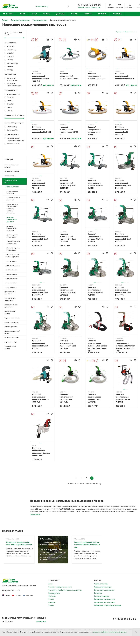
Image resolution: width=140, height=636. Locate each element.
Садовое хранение (10, 326)
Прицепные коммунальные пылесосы (12, 228)
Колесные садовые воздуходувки (13, 249)
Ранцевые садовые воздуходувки (13, 242)
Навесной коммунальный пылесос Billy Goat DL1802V (123, 238)
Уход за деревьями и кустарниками (11, 306)
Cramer (10, 56)
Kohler (10, 101)
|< (76, 478)
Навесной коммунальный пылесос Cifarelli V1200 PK (123, 398)
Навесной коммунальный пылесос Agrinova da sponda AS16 (41, 452)
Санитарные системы (11, 337)
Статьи (74, 14)
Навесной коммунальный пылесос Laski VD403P (125, 76)
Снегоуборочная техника (9, 312)
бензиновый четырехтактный (14, 85)
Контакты (117, 14)
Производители (54, 593)
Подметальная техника (12, 318)
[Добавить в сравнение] (47, 39)
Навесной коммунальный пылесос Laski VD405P (42, 129)
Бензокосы (98, 593)
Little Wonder (12, 63)
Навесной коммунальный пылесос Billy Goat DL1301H (95, 184)
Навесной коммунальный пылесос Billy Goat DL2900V (95, 291)
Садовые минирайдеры (102, 587)
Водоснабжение (11, 287)
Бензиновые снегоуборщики (104, 602)
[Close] (136, 632)
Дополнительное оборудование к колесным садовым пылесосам (12, 208)
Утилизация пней (11, 270)
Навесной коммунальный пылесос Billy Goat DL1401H (40, 238)
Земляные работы (12, 278)
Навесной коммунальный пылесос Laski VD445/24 (38, 184)
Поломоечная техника (11, 322)
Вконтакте (29, 595)
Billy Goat (11, 50)
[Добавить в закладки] (51, 39)
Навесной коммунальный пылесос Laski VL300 (96, 76)
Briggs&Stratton (13, 94)
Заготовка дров (11, 261)
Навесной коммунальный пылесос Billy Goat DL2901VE (123, 291)
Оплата (46, 14)
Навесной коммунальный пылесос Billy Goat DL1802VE (68, 291)
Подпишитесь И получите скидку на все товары (24, 618)
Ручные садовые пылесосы (12, 192)
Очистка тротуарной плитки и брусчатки (12, 256)
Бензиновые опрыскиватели (104, 599)
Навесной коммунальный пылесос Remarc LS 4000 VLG (40, 77)
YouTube (18, 595)
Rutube (7, 595)
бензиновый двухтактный (12, 79)
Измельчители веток (13, 265)
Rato (9, 107)
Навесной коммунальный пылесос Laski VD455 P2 (69, 131)
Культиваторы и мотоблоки (10, 293)
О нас (34, 14)
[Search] (68, 6)
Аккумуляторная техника (10, 347)
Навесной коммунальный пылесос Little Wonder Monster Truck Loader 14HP (97, 346)
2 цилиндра (12, 130)
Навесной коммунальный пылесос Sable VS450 (69, 76)
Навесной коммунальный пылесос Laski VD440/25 (94, 398)
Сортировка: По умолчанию (125, 32)
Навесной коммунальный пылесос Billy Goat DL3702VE (68, 344)
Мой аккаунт (129, 7)
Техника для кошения (11, 171)
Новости (88, 14)
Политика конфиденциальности (60, 587)
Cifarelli (10, 53)
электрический (13, 144)
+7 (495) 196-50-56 (89, 5)
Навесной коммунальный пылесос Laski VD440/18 (66, 398)
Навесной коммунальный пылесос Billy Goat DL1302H (123, 184)
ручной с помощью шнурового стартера (15, 139)
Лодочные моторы (10, 342)
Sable (9, 70)
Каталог (9, 14)
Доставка (60, 14)
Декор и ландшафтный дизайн (12, 332)
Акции (22, 14)
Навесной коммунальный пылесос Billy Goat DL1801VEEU (40, 291)
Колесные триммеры (101, 596)
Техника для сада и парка (10, 181)
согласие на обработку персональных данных (109, 632)
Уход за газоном (10, 176)
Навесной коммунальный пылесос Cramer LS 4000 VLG (40, 398)
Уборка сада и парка (12, 187)
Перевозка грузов (12, 274)
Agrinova (10, 46)
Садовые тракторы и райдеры (11, 166)
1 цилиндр (11, 127)
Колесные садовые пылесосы (13, 199)
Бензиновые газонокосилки (104, 590)
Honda (10, 97)
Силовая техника (11, 283)
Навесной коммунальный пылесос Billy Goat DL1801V (95, 238)
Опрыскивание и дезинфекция (10, 299)
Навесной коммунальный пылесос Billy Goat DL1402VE (68, 238)
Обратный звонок (84, 7)
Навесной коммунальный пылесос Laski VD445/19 (121, 131)
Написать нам (95, 7)
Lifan (9, 111)
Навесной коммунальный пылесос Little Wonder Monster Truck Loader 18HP (125, 346)
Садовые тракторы (101, 584)
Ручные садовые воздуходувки (12, 236)
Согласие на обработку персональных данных (65, 590)
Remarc (10, 66)
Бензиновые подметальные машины (107, 605)
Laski (9, 60)
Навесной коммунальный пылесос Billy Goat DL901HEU (68, 184)
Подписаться (41, 621)
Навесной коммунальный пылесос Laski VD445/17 (94, 131)
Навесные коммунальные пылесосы (12, 220)
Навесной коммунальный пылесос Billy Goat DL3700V (40, 344)
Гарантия (102, 14)
